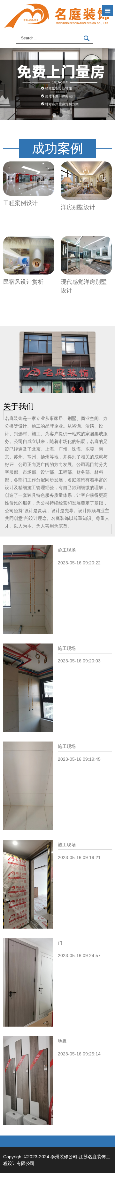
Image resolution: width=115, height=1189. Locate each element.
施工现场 (67, 550)
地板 (62, 1041)
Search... (28, 38)
